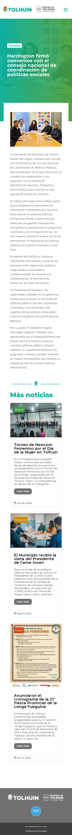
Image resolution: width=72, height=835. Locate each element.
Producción (21, 519)
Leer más (23, 491)
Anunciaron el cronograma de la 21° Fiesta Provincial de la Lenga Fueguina (36, 692)
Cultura (19, 630)
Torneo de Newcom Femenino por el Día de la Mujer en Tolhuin (36, 454)
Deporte (19, 409)
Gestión (14, 45)
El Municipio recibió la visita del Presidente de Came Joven (36, 565)
